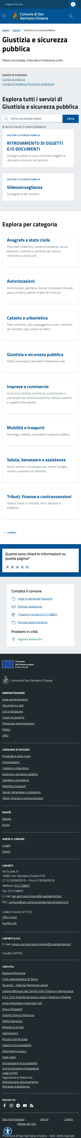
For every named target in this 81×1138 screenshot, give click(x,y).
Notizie (6, 818)
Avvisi (6, 824)
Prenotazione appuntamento (20, 1082)
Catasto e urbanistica (15, 768)
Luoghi (6, 845)
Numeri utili (9, 923)
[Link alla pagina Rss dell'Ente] (31, 1105)
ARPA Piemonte (12, 1021)
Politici (6, 729)
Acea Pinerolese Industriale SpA (22, 1003)
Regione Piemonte (14, 4)
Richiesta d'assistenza (16, 1086)
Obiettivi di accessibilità (16, 1045)
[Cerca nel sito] (69, 16)
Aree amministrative (15, 699)
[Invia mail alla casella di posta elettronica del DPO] (41, 944)
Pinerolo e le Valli (13, 1027)
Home (5, 30)
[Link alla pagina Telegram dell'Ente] (18, 1105)
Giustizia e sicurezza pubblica (23, 135)
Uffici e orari (9, 917)
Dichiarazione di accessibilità (19, 1063)
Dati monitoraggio (13, 1119)
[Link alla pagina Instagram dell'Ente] (11, 1105)
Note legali (9, 1057)
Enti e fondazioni (12, 711)
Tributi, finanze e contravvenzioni (22, 798)
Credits (68, 1119)
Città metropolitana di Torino (20, 979)
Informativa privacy (14, 1051)
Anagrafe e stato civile (16, 756)
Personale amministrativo (18, 723)
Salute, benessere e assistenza (21, 792)
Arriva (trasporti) (12, 1009)
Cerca (70, 118)
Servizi (16, 30)
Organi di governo (13, 717)
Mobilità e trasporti (14, 786)
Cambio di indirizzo (13, 79)
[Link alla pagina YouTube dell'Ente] (25, 1105)
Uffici (5, 735)
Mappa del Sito (26, 1123)
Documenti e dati (13, 705)
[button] (8, 1131)
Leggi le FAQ (10, 1073)
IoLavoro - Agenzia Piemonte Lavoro (25, 985)
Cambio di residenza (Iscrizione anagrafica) (28, 84)
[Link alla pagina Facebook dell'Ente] (4, 1105)
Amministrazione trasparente (20, 1068)
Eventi (6, 851)
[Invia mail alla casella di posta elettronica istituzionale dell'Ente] (37, 896)
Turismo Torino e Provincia (18, 1015)
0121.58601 (22, 885)
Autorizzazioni (11, 762)
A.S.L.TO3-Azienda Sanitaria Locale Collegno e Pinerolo (36, 997)
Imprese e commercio (15, 780)
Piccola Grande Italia (15, 1039)
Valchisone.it (10, 1033)
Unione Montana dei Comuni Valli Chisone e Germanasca (37, 991)
